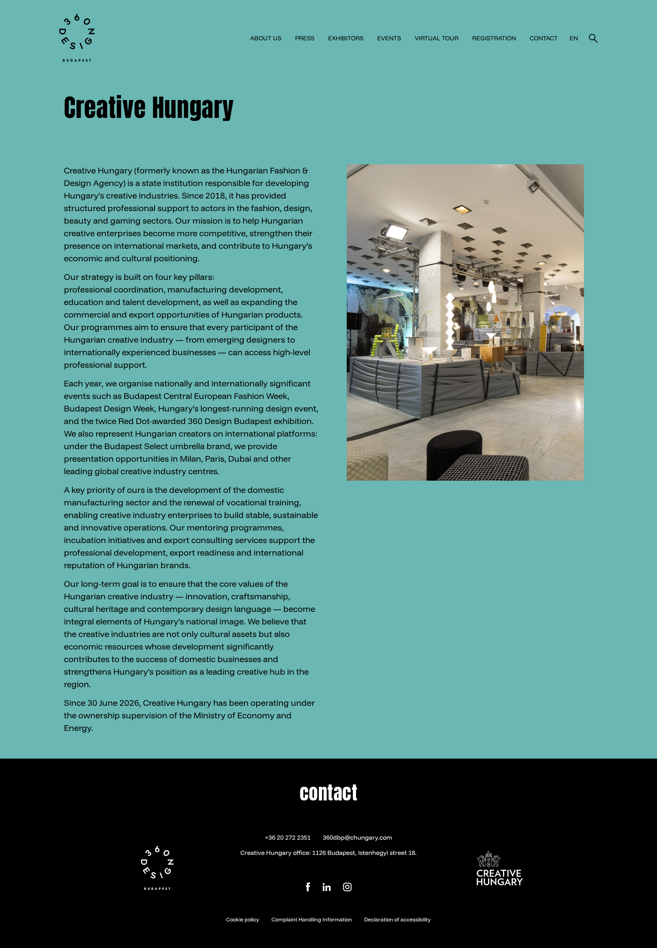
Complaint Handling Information (311, 919)
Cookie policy (242, 919)
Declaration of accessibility (397, 919)
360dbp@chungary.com (357, 837)
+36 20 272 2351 (288, 837)
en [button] (574, 38)
